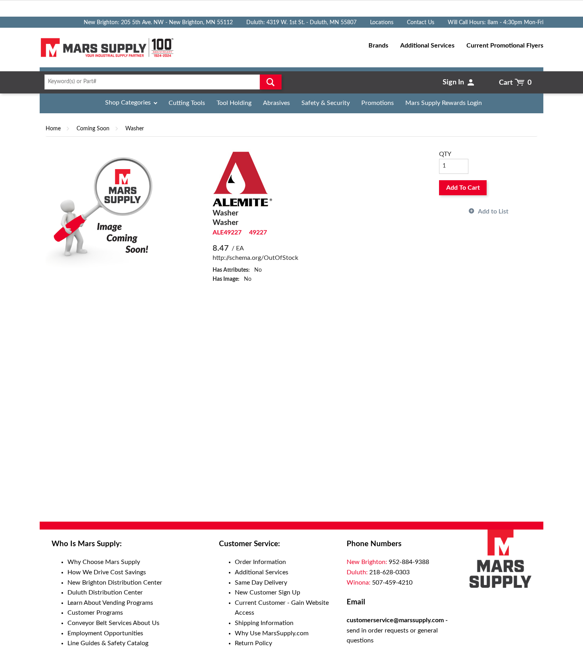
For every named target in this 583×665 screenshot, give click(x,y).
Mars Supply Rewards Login (443, 103)
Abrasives (276, 103)
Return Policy (253, 643)
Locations (381, 22)
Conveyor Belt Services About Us (113, 623)
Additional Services (261, 572)
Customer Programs (95, 613)
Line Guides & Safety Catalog (107, 643)
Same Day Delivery (261, 582)
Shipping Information (264, 623)
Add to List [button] (493, 211)
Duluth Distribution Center (105, 592)
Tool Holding (234, 103)
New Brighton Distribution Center (114, 582)
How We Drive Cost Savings (106, 572)
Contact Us (420, 22)
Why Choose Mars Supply (103, 562)
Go (271, 82)
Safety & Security (325, 103)
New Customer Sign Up (267, 592)
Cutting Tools (187, 103)
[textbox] (160, 82)
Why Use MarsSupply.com (272, 633)
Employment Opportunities (105, 633)
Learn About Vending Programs (110, 603)
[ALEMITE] (242, 178)
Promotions (377, 103)
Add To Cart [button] (463, 188)
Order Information (260, 562)
